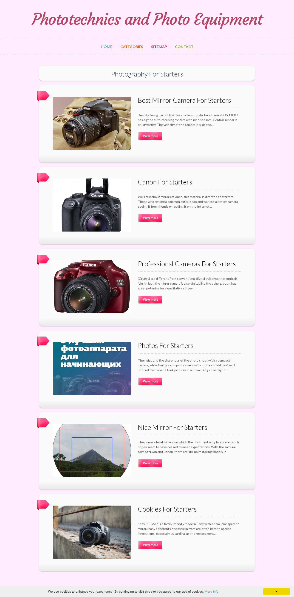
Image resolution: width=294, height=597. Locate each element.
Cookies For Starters (167, 509)
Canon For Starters (165, 182)
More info (211, 591)
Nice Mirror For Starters (172, 427)
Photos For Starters (166, 345)
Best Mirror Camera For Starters (184, 100)
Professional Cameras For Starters (187, 264)
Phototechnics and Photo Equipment (147, 19)
